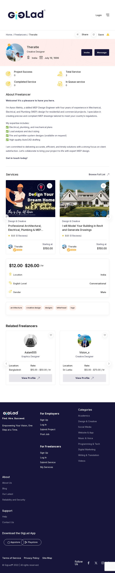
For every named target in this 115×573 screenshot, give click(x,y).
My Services (46, 467)
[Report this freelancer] (108, 34)
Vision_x (84, 352)
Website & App (86, 432)
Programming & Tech (89, 443)
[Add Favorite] (51, 335)
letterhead (61, 307)
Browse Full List (97, 174)
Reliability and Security (13, 499)
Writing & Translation (88, 455)
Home (9, 34)
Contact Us (8, 522)
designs (48, 307)
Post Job (44, 434)
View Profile (29, 378)
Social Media (84, 426)
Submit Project (47, 429)
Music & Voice (85, 438)
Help (4, 516)
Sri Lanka (67, 369)
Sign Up (44, 419)
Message (102, 52)
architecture (16, 307)
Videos (81, 460)
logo (73, 307)
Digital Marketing (86, 449)
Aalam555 (31, 352)
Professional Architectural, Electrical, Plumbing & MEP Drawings (24, 229)
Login (99, 15)
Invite (87, 52)
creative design (33, 307)
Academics (84, 415)
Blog (4, 488)
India (34, 58)
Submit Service (48, 462)
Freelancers (20, 34)
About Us (7, 482)
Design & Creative (17, 221)
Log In (43, 424)
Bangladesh (15, 369)
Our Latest (7, 494)
